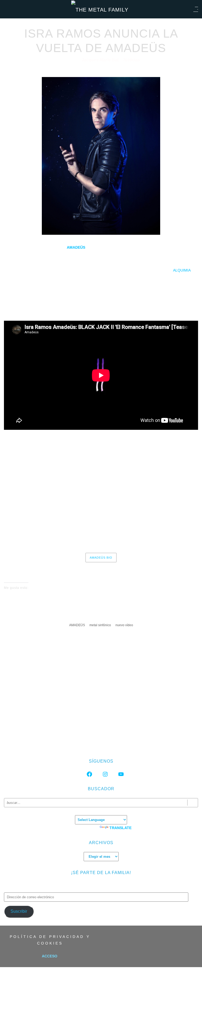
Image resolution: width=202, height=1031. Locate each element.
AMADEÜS (77, 625)
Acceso (49, 956)
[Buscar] (192, 803)
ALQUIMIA (182, 270)
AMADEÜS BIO (101, 557)
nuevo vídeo (124, 625)
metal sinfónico (100, 625)
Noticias (132, 60)
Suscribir (19, 911)
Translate (120, 828)
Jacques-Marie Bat (101, 60)
